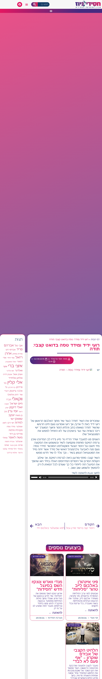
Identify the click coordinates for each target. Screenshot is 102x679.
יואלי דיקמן (16, 407)
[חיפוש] (34, 4)
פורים (20, 445)
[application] (65, 477)
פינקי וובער (13, 445)
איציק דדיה (7, 374)
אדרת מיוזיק (18, 354)
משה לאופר (15, 437)
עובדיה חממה (9, 442)
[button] (27, 4)
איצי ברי (15, 366)
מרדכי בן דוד (16, 434)
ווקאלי (17, 399)
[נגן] (96, 477)
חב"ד (8, 400)
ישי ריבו (10, 423)
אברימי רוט (11, 350)
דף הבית (95, 339)
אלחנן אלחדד (15, 378)
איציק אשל (18, 374)
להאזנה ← (91, 610)
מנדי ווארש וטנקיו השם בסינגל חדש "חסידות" (47, 586)
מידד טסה (11, 427)
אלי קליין (15, 382)
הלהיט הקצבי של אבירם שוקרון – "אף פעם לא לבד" (85, 656)
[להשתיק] (40, 477)
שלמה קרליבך (12, 453)
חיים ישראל (16, 403)
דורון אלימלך (12, 395)
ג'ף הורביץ (11, 387)
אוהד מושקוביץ (10, 362)
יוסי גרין (13, 411)
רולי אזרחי (12, 449)
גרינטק (13, 391)
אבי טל (19, 345)
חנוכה (6, 404)
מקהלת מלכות (16, 430)
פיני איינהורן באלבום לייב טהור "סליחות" (85, 586)
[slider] (34, 477)
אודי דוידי (10, 358)
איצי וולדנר (10, 371)
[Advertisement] (65, 501)
